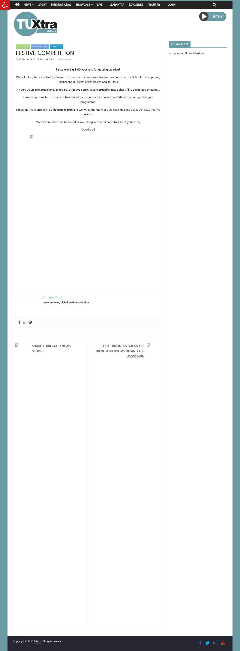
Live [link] (99, 5)
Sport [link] (42, 5)
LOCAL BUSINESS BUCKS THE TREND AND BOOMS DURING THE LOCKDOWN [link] (119, 351)
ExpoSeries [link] (136, 5)
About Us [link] (154, 5)
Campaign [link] (23, 46)
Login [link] (172, 5)
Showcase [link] (83, 5)
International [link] (61, 5)
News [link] (27, 5)
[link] (5, 5)
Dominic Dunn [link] (47, 59)
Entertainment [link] (40, 46)
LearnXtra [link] (117, 5)
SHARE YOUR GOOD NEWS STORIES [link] (51, 349)
